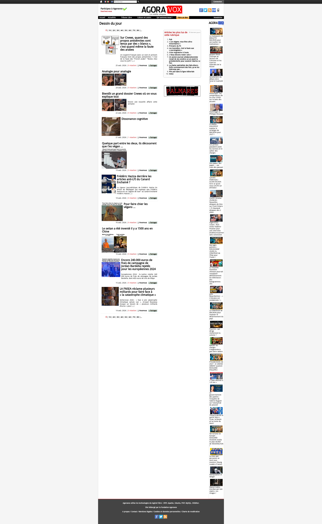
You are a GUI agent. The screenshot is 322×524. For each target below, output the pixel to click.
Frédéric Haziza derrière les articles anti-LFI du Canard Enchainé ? (134, 179)
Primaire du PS (175, 46)
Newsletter (218, 17)
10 (110, 30)
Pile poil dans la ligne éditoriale (181, 72)
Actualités (112, 17)
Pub (170, 39)
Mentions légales (145, 512)
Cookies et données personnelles (167, 512)
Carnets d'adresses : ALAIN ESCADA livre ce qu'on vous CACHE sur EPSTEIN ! (215, 183)
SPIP (165, 503)
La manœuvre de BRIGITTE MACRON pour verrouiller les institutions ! (216, 40)
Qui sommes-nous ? (164, 17)
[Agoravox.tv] (216, 25)
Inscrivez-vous (106, 11)
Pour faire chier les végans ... (136, 205)
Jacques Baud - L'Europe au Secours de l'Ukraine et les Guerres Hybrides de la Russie (215, 60)
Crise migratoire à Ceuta (179, 52)
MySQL (188, 503)
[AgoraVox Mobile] (218, 11)
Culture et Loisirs (144, 17)
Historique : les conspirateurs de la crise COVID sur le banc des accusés (216, 97)
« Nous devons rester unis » (180, 55)
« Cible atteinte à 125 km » (216, 381)
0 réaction (132, 65)
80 (138, 30)
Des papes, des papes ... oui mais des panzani (216, 165)
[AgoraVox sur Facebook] (201, 11)
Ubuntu (177, 503)
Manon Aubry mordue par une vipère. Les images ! (216, 490)
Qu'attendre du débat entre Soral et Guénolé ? (216, 80)
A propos (126, 512)
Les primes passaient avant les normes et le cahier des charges (216, 149)
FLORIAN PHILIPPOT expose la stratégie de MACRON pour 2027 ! (215, 129)
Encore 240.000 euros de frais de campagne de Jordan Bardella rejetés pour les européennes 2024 (138, 264)
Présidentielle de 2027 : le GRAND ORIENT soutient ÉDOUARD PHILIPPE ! (216, 366)
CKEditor (195, 503)
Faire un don (183, 17)
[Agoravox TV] (111, 1)
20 (114, 30)
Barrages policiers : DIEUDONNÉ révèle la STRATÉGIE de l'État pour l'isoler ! (214, 251)
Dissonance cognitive (135, 118)
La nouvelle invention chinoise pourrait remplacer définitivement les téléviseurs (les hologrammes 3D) (216, 276)
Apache (171, 503)
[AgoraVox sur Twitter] (205, 11)
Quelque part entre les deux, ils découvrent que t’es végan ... (129, 145)
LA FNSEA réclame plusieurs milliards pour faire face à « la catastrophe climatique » (138, 291)
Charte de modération (191, 512)
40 (122, 30)
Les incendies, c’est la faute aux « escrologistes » (181, 49)
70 (134, 30)
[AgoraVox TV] (214, 11)
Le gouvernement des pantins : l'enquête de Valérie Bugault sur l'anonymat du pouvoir (215, 399)
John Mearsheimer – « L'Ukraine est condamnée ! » (216, 297)
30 (118, 30)
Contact (134, 512)
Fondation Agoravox (169, 507)
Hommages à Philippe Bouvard (216, 113)
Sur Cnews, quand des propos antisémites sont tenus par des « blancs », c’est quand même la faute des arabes (137, 43)
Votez (171, 74)
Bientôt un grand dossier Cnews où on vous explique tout (129, 95)
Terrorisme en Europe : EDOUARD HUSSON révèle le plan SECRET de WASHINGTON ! (216, 440)
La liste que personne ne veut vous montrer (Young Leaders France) (215, 460)
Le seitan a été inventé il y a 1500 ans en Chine (127, 230)
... (141, 30)
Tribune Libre (126, 17)
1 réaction (132, 137)
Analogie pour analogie (116, 71)
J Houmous (142, 65)
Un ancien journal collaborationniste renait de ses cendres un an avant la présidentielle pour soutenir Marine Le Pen (184, 60)
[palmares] (182, 96)
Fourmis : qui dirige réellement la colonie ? (214, 332)
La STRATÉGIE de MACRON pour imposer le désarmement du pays (216, 315)
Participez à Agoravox (112, 8)
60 (130, 30)
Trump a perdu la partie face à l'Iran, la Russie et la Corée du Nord (216, 419)
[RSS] (210, 11)
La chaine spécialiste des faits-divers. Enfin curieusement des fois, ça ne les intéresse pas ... (184, 67)
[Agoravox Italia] (108, 1)
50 (126, 30)
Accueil (102, 17)
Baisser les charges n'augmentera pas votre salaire (216, 348)
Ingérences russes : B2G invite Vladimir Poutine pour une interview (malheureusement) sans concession (217, 229)
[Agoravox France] (105, 1)
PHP (183, 503)
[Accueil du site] (162, 15)
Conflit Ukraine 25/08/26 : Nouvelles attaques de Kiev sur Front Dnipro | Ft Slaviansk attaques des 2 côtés (216, 205)
